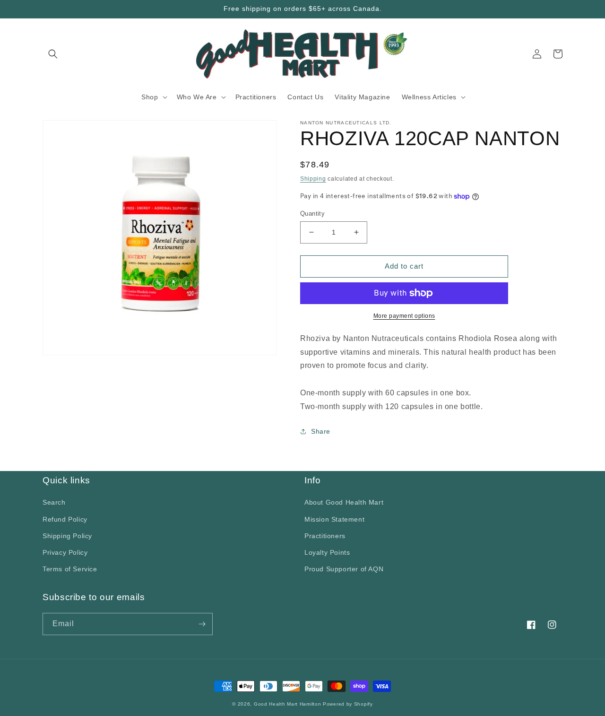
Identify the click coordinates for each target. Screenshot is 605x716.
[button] (53, 54)
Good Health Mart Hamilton (288, 704)
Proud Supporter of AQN (343, 569)
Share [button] (320, 431)
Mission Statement (334, 519)
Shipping (313, 178)
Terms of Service (70, 569)
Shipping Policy (67, 536)
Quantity (312, 213)
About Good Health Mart (343, 502)
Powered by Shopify (348, 704)
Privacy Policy (65, 552)
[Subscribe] (201, 624)
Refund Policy (65, 519)
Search (54, 502)
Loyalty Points (327, 552)
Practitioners (325, 536)
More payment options (404, 316)
